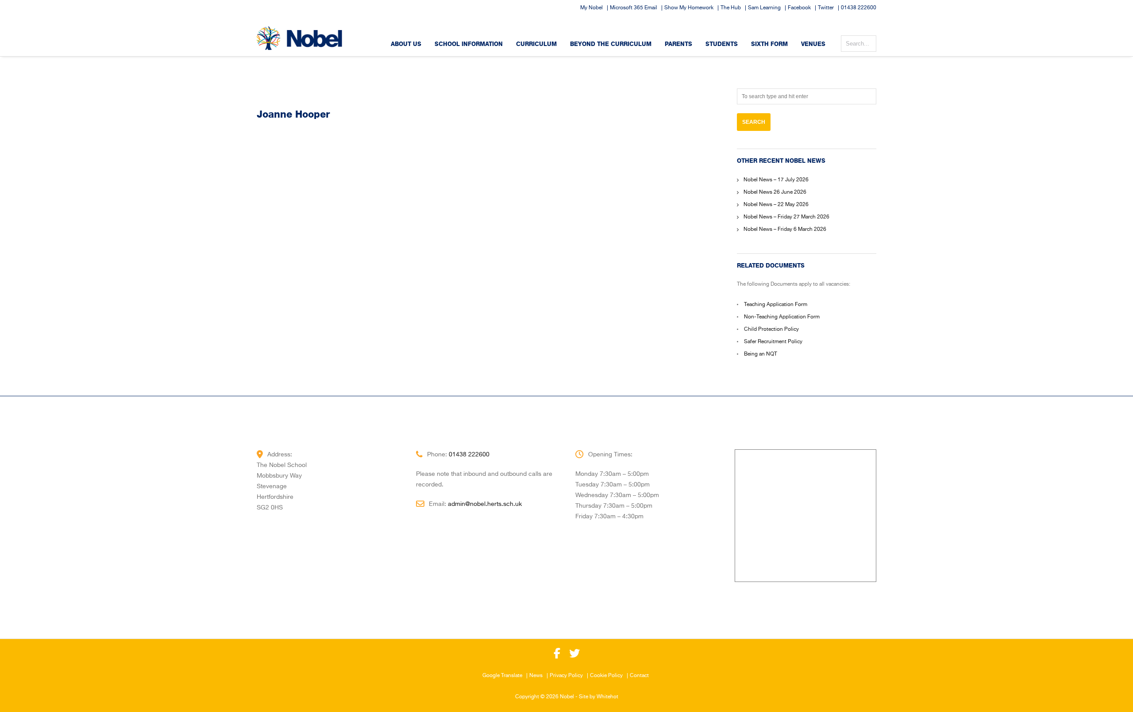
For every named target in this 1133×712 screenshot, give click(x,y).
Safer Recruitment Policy (773, 342)
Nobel (567, 697)
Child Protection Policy (771, 329)
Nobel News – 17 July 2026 (776, 180)
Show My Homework (688, 8)
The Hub (731, 8)
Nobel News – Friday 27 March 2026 (786, 217)
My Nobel (591, 8)
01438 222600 (858, 8)
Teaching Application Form (775, 304)
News (536, 675)
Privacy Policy (566, 675)
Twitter (826, 8)
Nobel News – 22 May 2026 (776, 204)
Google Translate (502, 675)
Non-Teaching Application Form (782, 317)
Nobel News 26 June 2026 (775, 192)
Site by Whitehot (598, 697)
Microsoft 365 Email (633, 8)
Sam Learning (764, 8)
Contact (639, 675)
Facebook (799, 8)
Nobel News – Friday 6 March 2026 (785, 229)
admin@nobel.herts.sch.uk (485, 504)
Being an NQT (760, 354)
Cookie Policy (606, 675)
